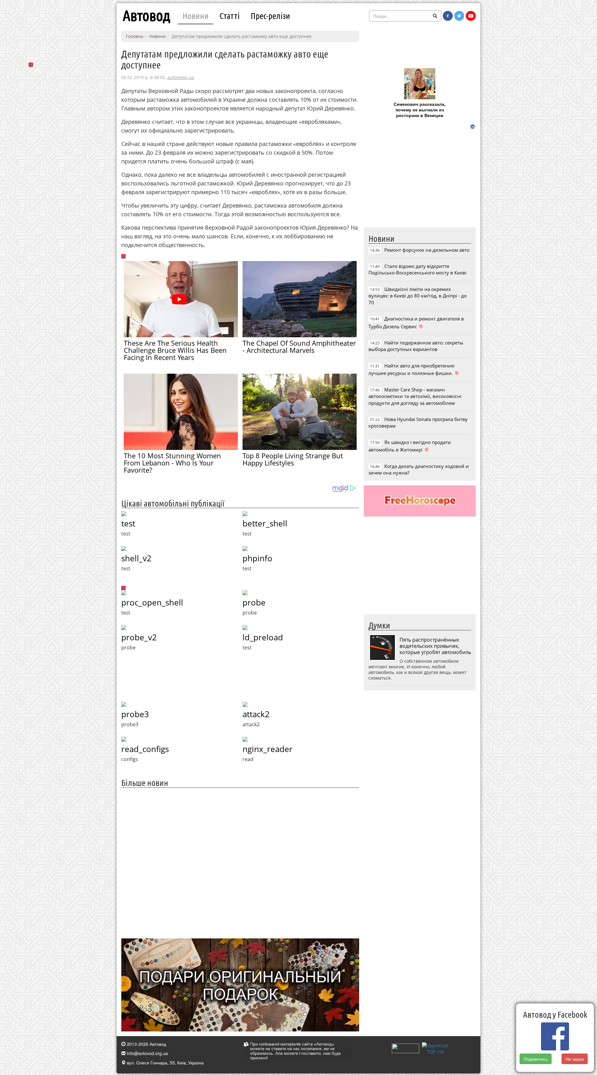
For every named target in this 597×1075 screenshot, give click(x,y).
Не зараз (575, 1059)
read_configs (145, 749)
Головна (134, 36)
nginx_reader (268, 749)
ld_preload (263, 637)
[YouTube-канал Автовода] (471, 16)
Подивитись (536, 1059)
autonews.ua (180, 77)
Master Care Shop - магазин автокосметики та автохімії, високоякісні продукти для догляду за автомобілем (414, 396)
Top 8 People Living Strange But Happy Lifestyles (293, 459)
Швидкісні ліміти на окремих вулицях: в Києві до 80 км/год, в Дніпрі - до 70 (417, 296)
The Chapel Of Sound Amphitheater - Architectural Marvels (299, 346)
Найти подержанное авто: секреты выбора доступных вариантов (415, 345)
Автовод (146, 15)
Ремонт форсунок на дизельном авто (427, 250)
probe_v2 (139, 637)
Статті (230, 16)
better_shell (265, 523)
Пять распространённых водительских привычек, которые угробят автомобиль (435, 646)
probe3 (135, 714)
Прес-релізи (270, 16)
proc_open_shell (152, 602)
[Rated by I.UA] (405, 1048)
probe (254, 602)
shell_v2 (136, 558)
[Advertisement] (240, 862)
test (128, 523)
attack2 (256, 714)
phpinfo (257, 558)
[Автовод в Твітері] (459, 16)
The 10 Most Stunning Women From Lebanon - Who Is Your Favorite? (172, 462)
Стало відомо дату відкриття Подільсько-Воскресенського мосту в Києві (417, 269)
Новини (196, 16)
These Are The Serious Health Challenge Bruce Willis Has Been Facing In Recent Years (175, 350)
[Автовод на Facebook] (448, 16)
